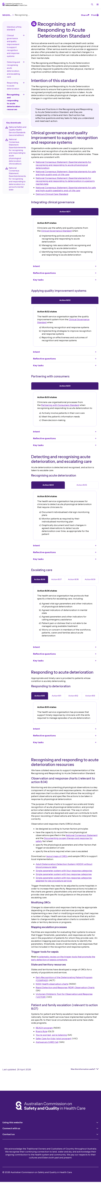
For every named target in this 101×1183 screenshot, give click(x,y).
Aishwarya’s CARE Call (47, 1042)
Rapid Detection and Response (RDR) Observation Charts (65, 987)
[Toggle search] (92, 4)
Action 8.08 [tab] (73, 579)
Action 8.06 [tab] (39, 579)
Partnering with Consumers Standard (60, 405)
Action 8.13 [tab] (90, 695)
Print (93, 15)
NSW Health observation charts (52, 984)
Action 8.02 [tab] (64, 300)
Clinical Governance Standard (56, 231)
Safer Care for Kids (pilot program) (54, 1038)
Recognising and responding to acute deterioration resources (13, 102)
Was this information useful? (83, 1069)
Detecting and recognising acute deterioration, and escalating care (13, 69)
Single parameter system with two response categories (64, 874)
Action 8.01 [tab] (64, 211)
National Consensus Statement (81, 835)
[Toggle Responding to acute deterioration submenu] (24, 82)
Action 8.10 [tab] (39, 695)
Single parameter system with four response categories (64, 870)
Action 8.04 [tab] (48, 485)
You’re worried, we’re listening (51, 1035)
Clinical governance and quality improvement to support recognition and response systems (13, 45)
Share (84, 15)
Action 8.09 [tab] (90, 579)
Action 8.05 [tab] (81, 485)
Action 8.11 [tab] (56, 695)
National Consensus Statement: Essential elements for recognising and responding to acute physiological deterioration (63, 165)
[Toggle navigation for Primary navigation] (97, 4)
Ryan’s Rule (41, 1031)
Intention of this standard (14, 28)
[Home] (50, 1106)
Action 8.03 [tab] (64, 386)
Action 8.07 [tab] (56, 579)
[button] (65, 266)
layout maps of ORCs (57, 856)
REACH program (44, 1027)
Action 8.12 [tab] (73, 695)
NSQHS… (6, 15)
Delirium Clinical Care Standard (52, 194)
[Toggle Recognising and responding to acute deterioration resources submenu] (24, 94)
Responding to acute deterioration (13, 85)
